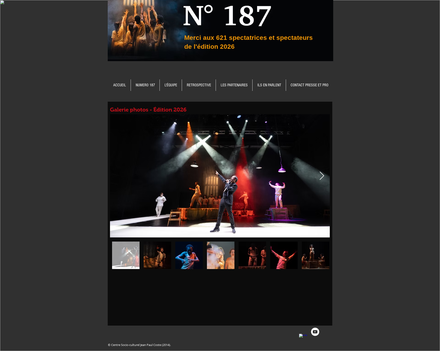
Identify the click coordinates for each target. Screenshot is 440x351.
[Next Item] (321, 175)
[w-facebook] (303, 338)
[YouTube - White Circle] (315, 332)
